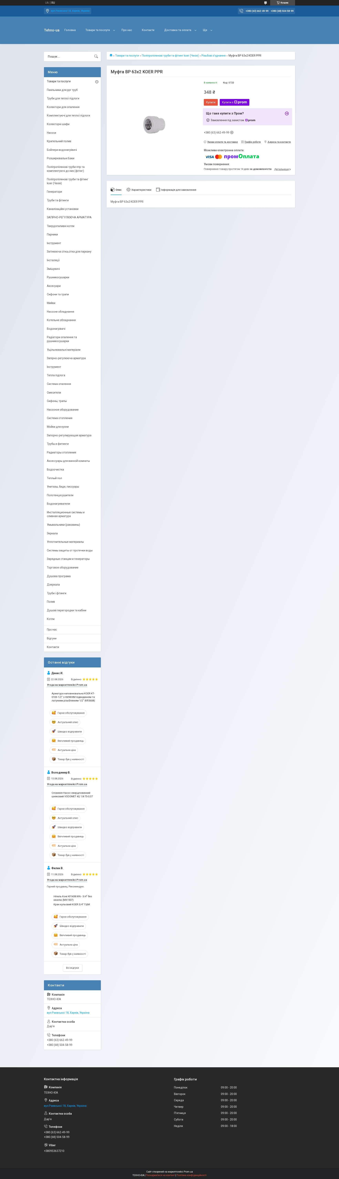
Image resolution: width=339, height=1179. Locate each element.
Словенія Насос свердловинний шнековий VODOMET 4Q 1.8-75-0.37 (72, 794)
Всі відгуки (72, 967)
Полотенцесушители (60, 495)
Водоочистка (55, 469)
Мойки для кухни (58, 426)
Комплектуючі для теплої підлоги (68, 115)
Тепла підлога (56, 375)
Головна (70, 30)
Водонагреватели (58, 503)
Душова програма (59, 576)
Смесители (54, 392)
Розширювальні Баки (60, 158)
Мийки (51, 303)
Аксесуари (54, 285)
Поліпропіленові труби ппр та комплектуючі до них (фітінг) (66, 168)
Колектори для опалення (63, 107)
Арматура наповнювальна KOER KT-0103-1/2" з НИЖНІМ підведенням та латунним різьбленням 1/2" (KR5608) (73, 697)
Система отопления (59, 418)
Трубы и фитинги (58, 443)
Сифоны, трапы (57, 401)
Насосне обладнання (60, 311)
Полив (51, 601)
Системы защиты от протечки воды (70, 550)
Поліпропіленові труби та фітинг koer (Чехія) (170, 55)
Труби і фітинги (56, 593)
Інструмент (54, 243)
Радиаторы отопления (61, 452)
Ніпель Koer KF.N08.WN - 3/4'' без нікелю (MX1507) (73, 898)
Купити (210, 102)
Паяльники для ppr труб (62, 90)
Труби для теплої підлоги (63, 98)
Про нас (126, 30)
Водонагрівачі (56, 328)
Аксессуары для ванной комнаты (68, 460)
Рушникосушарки (58, 277)
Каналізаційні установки (62, 209)
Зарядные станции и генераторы (68, 558)
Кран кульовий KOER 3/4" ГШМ (72, 904)
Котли (51, 619)
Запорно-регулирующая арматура (69, 435)
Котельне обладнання (61, 320)
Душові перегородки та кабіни (66, 610)
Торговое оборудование (62, 567)
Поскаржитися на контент (160, 1175)
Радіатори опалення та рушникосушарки (62, 339)
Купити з (227, 102)
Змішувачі (53, 268)
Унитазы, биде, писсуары (63, 486)
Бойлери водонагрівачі (62, 149)
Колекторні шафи (58, 124)
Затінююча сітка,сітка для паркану (69, 251)
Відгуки (51, 638)
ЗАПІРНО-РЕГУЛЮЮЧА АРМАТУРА (69, 217)
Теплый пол (54, 478)
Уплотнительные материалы (65, 541)
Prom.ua (188, 1171)
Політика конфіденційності (192, 1175)
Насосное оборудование (63, 409)
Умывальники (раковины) (63, 524)
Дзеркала (53, 584)
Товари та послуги (98, 30)
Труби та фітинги (58, 200)
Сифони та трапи (58, 294)
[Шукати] (96, 56)
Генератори (54, 191)
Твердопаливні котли (60, 226)
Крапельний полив (59, 141)
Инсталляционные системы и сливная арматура (66, 514)
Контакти (148, 30)
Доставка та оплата (177, 30)
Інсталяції (53, 260)
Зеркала (52, 533)
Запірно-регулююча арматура (66, 358)
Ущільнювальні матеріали (63, 349)
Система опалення (59, 383)
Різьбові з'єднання (213, 55)
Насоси (51, 132)
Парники (52, 234)
